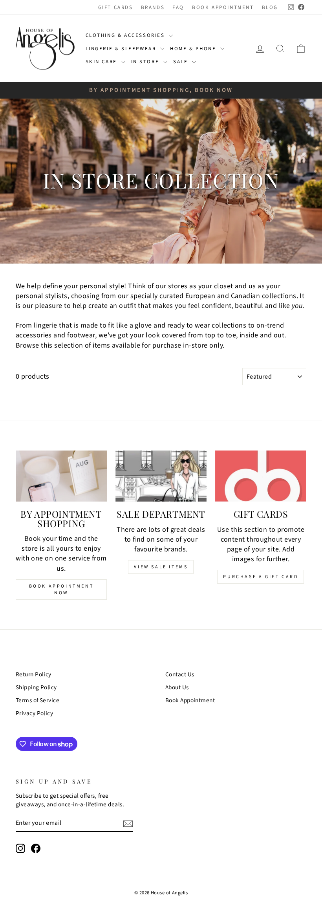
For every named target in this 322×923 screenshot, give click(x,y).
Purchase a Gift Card (260, 576)
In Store (146, 61)
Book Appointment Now (61, 589)
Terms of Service (37, 700)
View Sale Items (161, 567)
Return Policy (33, 674)
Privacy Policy (34, 713)
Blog (270, 7)
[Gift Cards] (260, 476)
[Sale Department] (161, 476)
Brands (153, 7)
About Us (177, 687)
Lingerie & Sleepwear (122, 48)
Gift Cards (115, 7)
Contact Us (179, 674)
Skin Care (102, 61)
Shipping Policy (36, 687)
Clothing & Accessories (126, 35)
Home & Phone (194, 48)
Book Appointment (223, 7)
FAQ (178, 7)
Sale (181, 61)
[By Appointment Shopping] (61, 476)
